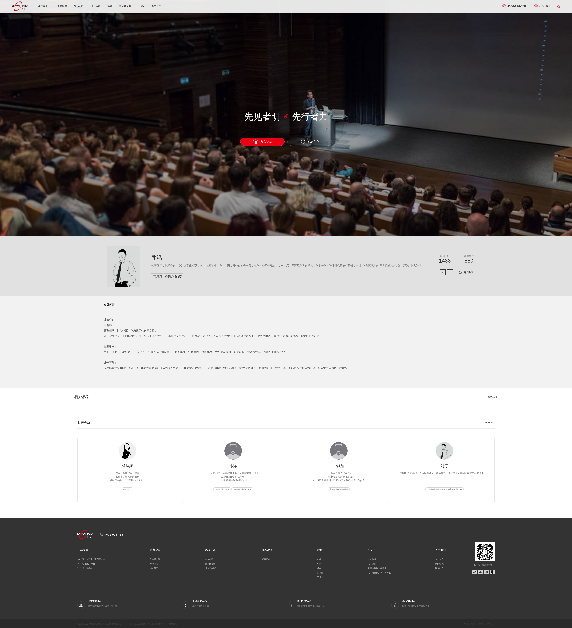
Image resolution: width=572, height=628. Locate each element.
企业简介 (439, 559)
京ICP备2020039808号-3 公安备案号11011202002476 (153, 623)
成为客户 (313, 141)
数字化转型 (210, 563)
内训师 (320, 572)
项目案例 (266, 559)
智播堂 (320, 577)
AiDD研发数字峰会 (86, 563)
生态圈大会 (44, 6)
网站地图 (478, 623)
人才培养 (372, 559)
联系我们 (439, 568)
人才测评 (372, 563)
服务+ (141, 6)
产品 (319, 559)
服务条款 (468, 623)
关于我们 (156, 6)
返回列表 (469, 272)
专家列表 (154, 563)
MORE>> (493, 397)
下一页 (450, 272)
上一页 (443, 272)
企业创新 (209, 559)
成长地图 (95, 6)
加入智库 (266, 141)
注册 (548, 6)
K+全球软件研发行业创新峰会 (91, 559)
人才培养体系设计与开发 (379, 572)
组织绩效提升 (211, 568)
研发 (319, 563)
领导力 (320, 568)
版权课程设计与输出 (377, 568)
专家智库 (62, 6)
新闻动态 (439, 563)
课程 (109, 6)
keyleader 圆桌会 (84, 568)
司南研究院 (125, 6)
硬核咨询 (79, 6)
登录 (541, 6)
